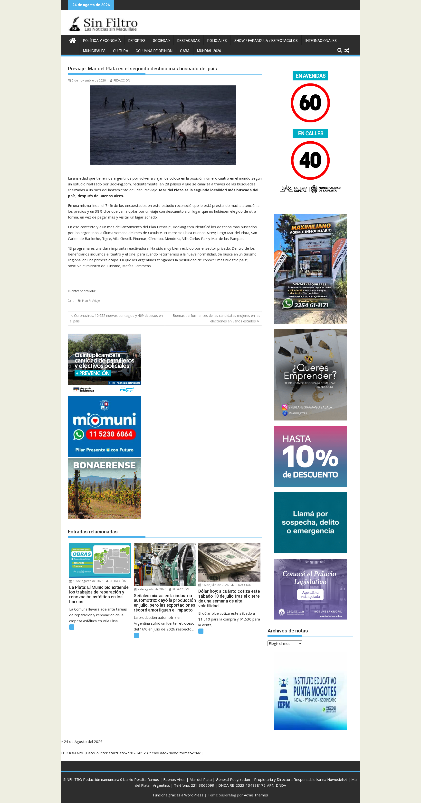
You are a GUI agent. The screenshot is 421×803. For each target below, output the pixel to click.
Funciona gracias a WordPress (178, 795)
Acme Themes (256, 795)
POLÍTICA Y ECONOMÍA (102, 40)
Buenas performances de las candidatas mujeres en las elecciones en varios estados (216, 318)
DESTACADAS (188, 40)
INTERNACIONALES (321, 40)
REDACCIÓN (122, 80)
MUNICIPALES (94, 51)
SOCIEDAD (161, 40)
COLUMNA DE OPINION (154, 51)
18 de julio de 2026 (215, 585)
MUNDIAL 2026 (209, 51)
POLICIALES (217, 40)
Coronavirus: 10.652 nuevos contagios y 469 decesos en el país (116, 318)
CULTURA (120, 51)
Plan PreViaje (91, 301)
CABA (185, 51)
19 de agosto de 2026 (87, 581)
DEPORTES (136, 40)
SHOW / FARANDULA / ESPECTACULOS (266, 40)
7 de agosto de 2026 (151, 589)
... (73, 301)
